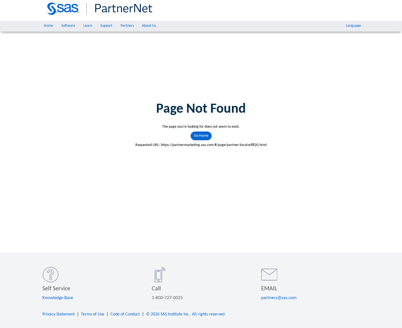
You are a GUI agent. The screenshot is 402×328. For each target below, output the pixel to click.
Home (48, 26)
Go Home (201, 136)
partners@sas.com (279, 298)
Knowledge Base (57, 298)
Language (353, 26)
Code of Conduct (125, 314)
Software (68, 26)
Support (106, 26)
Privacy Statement (58, 314)
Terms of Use (92, 314)
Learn (87, 26)
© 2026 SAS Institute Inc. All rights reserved (185, 314)
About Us (149, 26)
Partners (127, 26)
